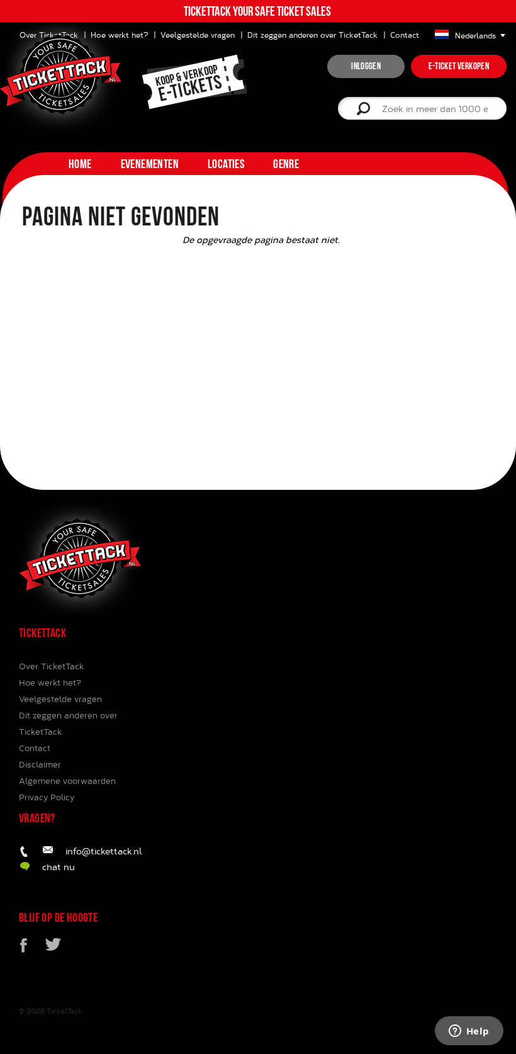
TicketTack (64, 1011)
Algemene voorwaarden (67, 780)
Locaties (226, 164)
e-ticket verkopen (459, 66)
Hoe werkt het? (50, 682)
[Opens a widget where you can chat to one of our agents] (468, 1032)
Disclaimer (40, 764)
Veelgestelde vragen (197, 35)
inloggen (365, 66)
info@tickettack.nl (103, 851)
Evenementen (150, 164)
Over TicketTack (51, 666)
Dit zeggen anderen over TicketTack (312, 35)
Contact (404, 35)
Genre (286, 164)
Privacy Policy (46, 797)
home (80, 164)
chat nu (58, 867)
